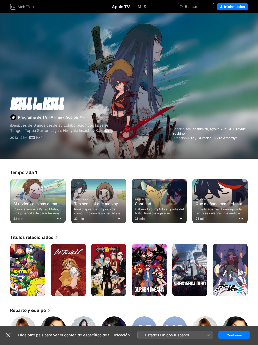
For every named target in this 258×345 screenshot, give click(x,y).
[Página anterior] (5, 200)
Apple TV (121, 6)
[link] (34, 237)
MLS (142, 6)
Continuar (234, 335)
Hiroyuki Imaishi (200, 138)
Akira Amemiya (225, 138)
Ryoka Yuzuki (220, 129)
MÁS (108, 131)
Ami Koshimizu (197, 129)
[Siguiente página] (252, 200)
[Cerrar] (8, 335)
